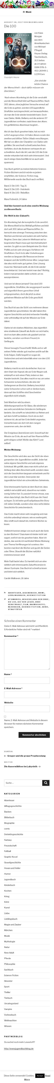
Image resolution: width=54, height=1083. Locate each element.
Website (8, 702)
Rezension (14, 607)
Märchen (8, 930)
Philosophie (9, 964)
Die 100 (12, 602)
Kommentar (11, 636)
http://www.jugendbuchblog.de (19, 1048)
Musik (7, 936)
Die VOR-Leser (18, 4)
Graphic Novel (10, 857)
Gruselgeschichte (12, 862)
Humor (7, 874)
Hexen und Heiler (12, 868)
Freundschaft (10, 845)
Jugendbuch (29, 593)
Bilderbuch (9, 817)
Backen (7, 812)
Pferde (7, 958)
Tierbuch (8, 998)
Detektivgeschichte (13, 834)
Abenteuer (14, 593)
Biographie (9, 823)
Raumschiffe (37, 604)
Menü (28, 12)
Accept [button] (40, 1076)
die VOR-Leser (26, 602)
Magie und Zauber (12, 924)
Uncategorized (11, 1003)
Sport (6, 986)
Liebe (7, 913)
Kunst (7, 907)
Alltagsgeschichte (13, 806)
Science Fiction (36, 595)
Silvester (8, 981)
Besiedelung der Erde (35, 599)
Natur (7, 947)
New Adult (9, 953)
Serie (45, 607)
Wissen (7, 1026)
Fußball (7, 851)
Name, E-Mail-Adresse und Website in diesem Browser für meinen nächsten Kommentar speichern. (26, 723)
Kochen (7, 891)
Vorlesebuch (10, 1015)
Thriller (7, 992)
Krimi (41, 593)
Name (8, 674)
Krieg (6, 896)
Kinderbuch (9, 885)
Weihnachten (10, 1020)
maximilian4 (36, 22)
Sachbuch (8, 969)
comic (7, 828)
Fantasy (8, 840)
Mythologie (9, 941)
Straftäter (15, 609)
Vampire (8, 1009)
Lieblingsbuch (17, 595)
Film (26, 604)
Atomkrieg (14, 599)
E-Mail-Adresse (13, 688)
